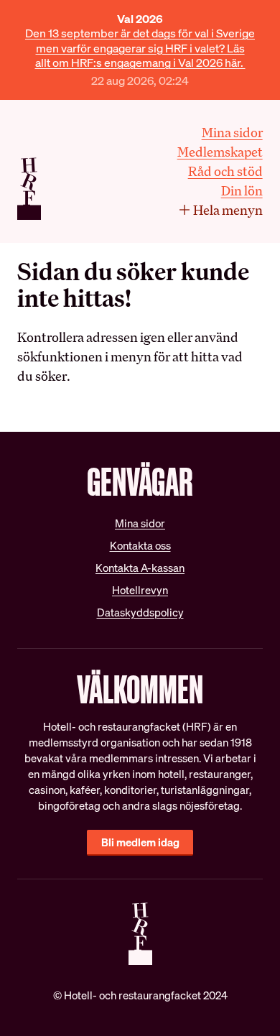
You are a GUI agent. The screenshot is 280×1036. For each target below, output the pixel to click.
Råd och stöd (225, 171)
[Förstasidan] (29, 188)
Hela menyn (228, 209)
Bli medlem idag (140, 842)
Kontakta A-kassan (140, 568)
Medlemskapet (220, 151)
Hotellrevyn (140, 590)
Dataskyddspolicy (140, 612)
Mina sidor (232, 132)
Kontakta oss (140, 545)
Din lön (242, 190)
